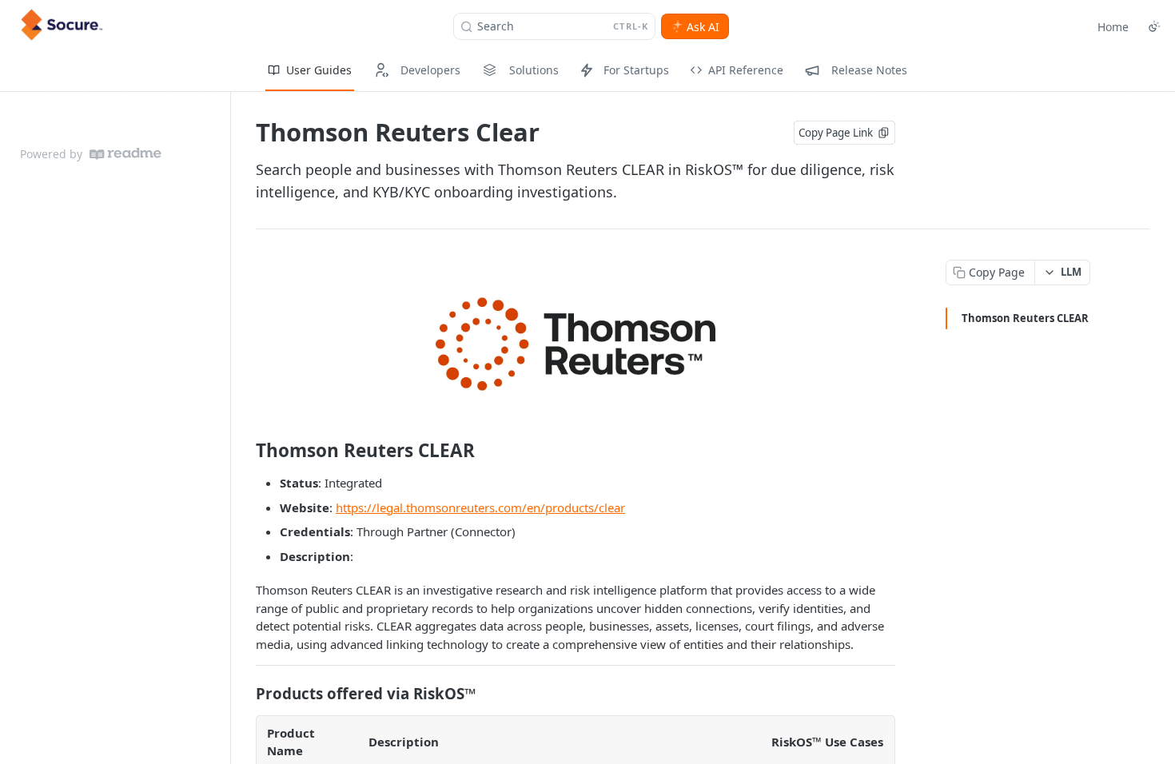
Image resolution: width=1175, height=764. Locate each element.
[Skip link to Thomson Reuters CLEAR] (245, 451)
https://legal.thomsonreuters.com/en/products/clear (480, 507)
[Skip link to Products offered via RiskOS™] (245, 693)
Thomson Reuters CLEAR (1025, 318)
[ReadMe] (125, 154)
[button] (575, 344)
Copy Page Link (836, 132)
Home (1113, 26)
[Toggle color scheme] (1154, 26)
